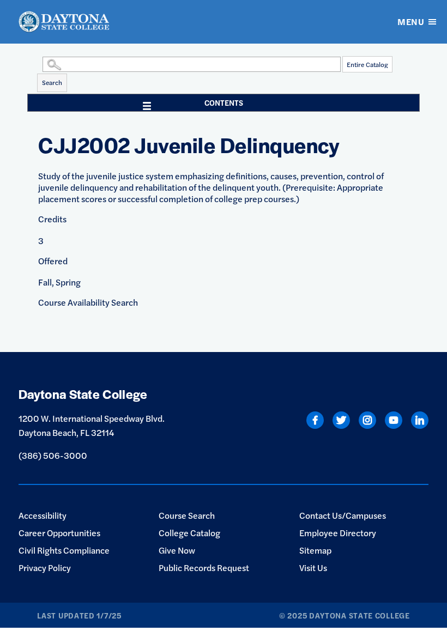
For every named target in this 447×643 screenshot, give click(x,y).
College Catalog (189, 532)
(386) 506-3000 (53, 455)
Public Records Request (204, 567)
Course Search (187, 515)
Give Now (177, 550)
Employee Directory (337, 532)
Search (52, 82)
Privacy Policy (45, 567)
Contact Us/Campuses (342, 515)
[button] (40, 64)
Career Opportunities (59, 532)
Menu (410, 21)
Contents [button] (223, 102)
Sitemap (315, 550)
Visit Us (313, 567)
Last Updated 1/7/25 (79, 615)
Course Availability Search (88, 302)
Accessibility (43, 515)
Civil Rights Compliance (64, 550)
